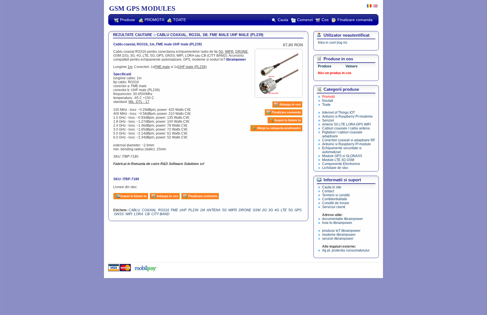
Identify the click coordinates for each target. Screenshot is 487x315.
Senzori (328, 120)
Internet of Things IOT (338, 112)
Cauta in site (331, 187)
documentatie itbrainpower (342, 219)
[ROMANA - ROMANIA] (368, 6)
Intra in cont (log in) (332, 43)
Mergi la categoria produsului (279, 128)
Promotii (328, 97)
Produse (127, 19)
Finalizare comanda (355, 19)
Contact (328, 191)
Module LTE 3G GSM (338, 160)
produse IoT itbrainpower (341, 231)
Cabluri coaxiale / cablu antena (346, 128)
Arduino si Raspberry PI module (346, 144)
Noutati (327, 101)
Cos (325, 19)
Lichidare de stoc (335, 168)
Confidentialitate (334, 199)
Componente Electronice (341, 164)
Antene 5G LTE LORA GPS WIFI (346, 124)
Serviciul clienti (333, 207)
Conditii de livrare (335, 203)
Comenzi (305, 19)
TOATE (179, 19)
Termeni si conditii (336, 195)
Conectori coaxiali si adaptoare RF (348, 140)
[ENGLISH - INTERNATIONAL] (374, 6)
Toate (326, 105)
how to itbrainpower (337, 223)
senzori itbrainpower (337, 239)
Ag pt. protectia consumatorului (345, 250)
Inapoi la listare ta (288, 120)
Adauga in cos (290, 104)
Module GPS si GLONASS (342, 156)
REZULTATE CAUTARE (132, 35)
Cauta (283, 19)
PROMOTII (154, 19)
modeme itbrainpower (339, 235)
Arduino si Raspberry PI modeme (347, 116)
